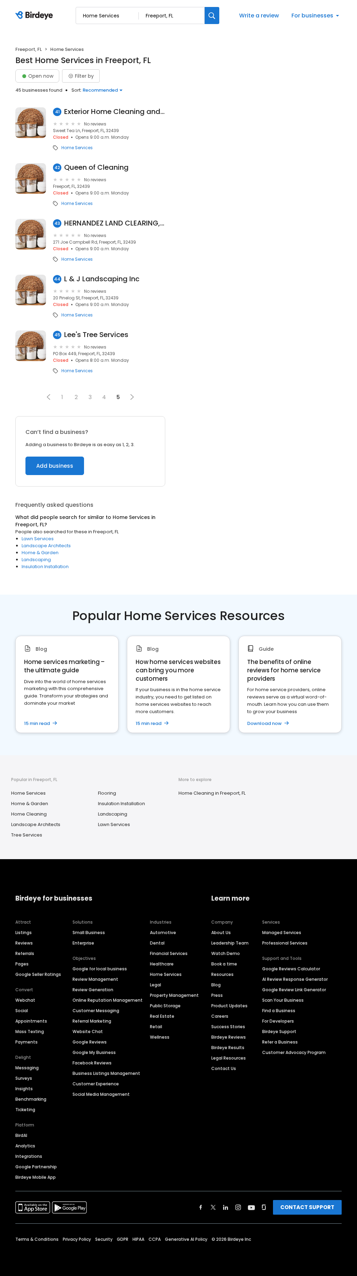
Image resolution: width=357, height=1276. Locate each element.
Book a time (224, 964)
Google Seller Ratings (38, 974)
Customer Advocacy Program (294, 1052)
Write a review (259, 16)
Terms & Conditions (37, 1239)
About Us (221, 932)
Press (217, 995)
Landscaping (36, 559)
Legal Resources (228, 1058)
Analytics (25, 1146)
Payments (26, 1042)
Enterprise (83, 943)
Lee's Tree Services (96, 334)
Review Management (95, 979)
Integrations (28, 1156)
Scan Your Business (283, 1000)
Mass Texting (29, 1031)
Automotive (163, 932)
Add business (54, 465)
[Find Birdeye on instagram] (238, 1207)
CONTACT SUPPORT (307, 1207)
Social (21, 1011)
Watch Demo (225, 953)
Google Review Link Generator (294, 990)
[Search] (212, 15)
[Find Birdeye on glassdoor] (264, 1207)
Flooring (107, 793)
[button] (48, 397)
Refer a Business (280, 1042)
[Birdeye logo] (35, 16)
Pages (22, 964)
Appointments (31, 1021)
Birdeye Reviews (228, 1037)
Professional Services (284, 943)
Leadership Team (230, 943)
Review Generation (93, 990)
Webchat (25, 1000)
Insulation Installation (45, 566)
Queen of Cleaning (96, 167)
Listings (23, 932)
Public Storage (165, 1006)
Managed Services (281, 932)
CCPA (155, 1239)
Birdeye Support (279, 1031)
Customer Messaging (96, 1011)
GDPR (122, 1239)
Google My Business (94, 1052)
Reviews (24, 943)
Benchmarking (30, 1099)
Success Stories (228, 1027)
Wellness (159, 1037)
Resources (222, 974)
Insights (24, 1089)
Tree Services (26, 835)
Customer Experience (96, 1084)
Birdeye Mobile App (35, 1177)
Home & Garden (40, 552)
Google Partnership (36, 1167)
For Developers (278, 1021)
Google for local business (100, 969)
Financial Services (169, 953)
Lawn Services (38, 538)
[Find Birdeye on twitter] (213, 1207)
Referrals (24, 953)
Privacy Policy (77, 1239)
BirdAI (21, 1135)
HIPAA (138, 1239)
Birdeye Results (227, 1047)
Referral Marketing (92, 1021)
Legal (155, 985)
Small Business (89, 932)
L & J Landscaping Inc (101, 279)
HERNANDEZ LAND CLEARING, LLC (114, 223)
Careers (219, 1016)
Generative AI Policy (186, 1239)
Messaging (27, 1068)
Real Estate (162, 1016)
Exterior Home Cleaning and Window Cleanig (114, 111)
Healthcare (162, 964)
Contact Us (223, 1068)
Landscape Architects (46, 545)
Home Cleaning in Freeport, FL (211, 793)
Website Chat (88, 1031)
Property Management (174, 995)
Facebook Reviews (92, 1063)
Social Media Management (101, 1094)
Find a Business (278, 1011)
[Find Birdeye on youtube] (251, 1207)
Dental (157, 943)
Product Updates (229, 1006)
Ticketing (25, 1110)
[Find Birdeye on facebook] (201, 1207)
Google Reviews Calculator (291, 969)
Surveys (23, 1078)
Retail (156, 1027)
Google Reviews (90, 1042)
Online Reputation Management (108, 1000)
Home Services (77, 148)
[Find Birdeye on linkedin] (225, 1207)
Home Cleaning (29, 814)
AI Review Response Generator (295, 979)
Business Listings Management (106, 1073)
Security (104, 1239)
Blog (216, 985)
